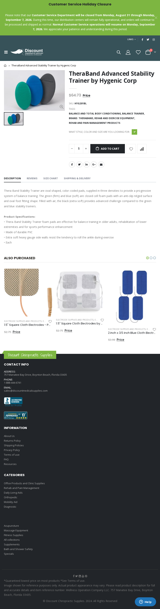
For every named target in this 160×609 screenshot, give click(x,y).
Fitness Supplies (13, 535)
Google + (94, 164)
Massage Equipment (16, 530)
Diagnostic (10, 506)
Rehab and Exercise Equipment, (115, 118)
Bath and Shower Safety (18, 549)
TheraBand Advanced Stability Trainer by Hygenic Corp (111, 76)
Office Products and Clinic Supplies (24, 483)
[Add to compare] (142, 148)
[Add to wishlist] (131, 148)
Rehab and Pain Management (21, 488)
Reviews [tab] (32, 178)
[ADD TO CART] (45, 275)
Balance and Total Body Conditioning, (95, 113)
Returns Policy (12, 440)
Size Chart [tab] (50, 178)
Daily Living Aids (13, 492)
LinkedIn (87, 164)
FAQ (6, 459)
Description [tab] (12, 178)
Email (101, 164)
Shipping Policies (14, 445)
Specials (9, 553)
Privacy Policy (12, 450)
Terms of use (12, 454)
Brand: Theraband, (81, 118)
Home (5, 65)
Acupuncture (11, 525)
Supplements (12, 544)
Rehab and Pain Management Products (94, 123)
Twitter (79, 164)
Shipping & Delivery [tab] (77, 178)
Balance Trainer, (133, 113)
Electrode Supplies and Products (23, 321)
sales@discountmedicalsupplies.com (26, 390)
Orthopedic (10, 497)
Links (130, 39)
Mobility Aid (10, 502)
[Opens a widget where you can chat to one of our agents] (145, 602)
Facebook (72, 164)
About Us (9, 436)
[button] (147, 258)
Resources (10, 464)
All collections (12, 539)
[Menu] (6, 52)
